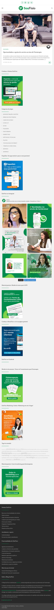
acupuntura (4, 449)
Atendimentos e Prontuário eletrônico (11, 551)
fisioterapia (7, 453)
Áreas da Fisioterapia (9, 117)
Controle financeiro (6, 553)
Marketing (6, 134)
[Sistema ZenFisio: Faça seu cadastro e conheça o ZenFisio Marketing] (12, 425)
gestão (24, 453)
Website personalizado (7, 559)
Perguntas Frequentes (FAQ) (8, 524)
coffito (35, 449)
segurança (24, 457)
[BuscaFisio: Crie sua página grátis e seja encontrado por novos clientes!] (12, 341)
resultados (16, 457)
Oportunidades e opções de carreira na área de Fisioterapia (22, 52)
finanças (38, 451)
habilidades (29, 453)
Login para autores (6, 600)
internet (44, 453)
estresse (28, 451)
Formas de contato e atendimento (10, 537)
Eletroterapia (23, 451)
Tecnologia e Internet (10, 143)
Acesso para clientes (7, 521)
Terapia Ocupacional (9, 146)
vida (12, 459)
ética (24, 459)
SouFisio (46, 590)
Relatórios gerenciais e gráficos (9, 555)
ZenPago (6, 151)
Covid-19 (5, 123)
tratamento (45, 457)
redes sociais (10, 457)
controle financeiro (7, 451)
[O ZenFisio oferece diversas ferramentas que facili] (14, 266)
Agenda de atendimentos (8, 546)
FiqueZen (6, 128)
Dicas (4, 125)
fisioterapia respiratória (16, 453)
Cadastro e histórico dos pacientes (10, 549)
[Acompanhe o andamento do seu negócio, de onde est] (14, 216)
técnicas (8, 459)
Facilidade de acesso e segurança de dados (12, 562)
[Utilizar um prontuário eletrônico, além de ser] (14, 241)
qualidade (4, 457)
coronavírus (14, 451)
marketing (5, 455)
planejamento (34, 455)
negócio (15, 455)
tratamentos (4, 459)
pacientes (27, 455)
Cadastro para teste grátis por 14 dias (11, 519)
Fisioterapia (5, 49)
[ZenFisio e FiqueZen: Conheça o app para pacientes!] (12, 175)
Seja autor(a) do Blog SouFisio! (9, 590)
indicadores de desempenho (37, 453)
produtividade (41, 455)
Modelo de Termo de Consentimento (10, 573)
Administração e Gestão (10, 114)
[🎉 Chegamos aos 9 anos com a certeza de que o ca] (39, 266)
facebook (35, 451)
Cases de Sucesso (8, 120)
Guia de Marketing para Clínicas (9, 570)
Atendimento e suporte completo (10, 564)
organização (20, 455)
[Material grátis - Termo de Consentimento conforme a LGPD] (12, 304)
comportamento (39, 449)
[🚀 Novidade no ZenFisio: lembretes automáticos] (39, 216)
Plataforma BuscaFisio (7, 528)
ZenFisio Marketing (6, 557)
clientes (18, 449)
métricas (10, 455)
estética (31, 451)
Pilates (5, 140)
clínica (22, 449)
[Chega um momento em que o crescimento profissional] (39, 241)
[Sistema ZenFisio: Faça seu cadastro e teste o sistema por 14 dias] (12, 90)
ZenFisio (5, 148)
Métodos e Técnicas (9, 137)
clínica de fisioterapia (29, 449)
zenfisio (17, 459)
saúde (20, 457)
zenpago (21, 459)
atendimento (11, 449)
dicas (19, 451)
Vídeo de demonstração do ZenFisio (10, 517)
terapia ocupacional (38, 457)
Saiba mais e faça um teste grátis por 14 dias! (27, 608)
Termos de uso (5, 526)
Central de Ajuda (6, 535)
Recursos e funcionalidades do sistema (11, 513)
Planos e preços (5, 515)
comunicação (45, 449)
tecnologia (30, 457)
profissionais (46, 455)
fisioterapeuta (44, 451)
